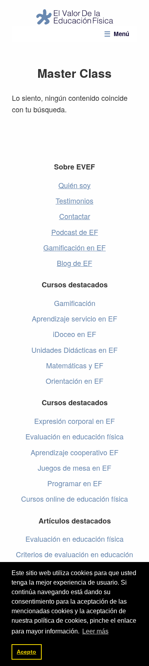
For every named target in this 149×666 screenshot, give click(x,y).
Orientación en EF (74, 380)
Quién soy (74, 185)
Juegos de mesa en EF (74, 467)
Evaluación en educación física (74, 436)
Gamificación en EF (74, 247)
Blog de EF (74, 263)
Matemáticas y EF (74, 365)
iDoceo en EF (74, 334)
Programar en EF (74, 483)
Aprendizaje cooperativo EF (74, 452)
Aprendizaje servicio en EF (74, 318)
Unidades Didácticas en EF (74, 350)
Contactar (74, 216)
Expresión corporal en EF (74, 421)
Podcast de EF (74, 232)
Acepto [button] (26, 652)
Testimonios (74, 200)
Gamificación (74, 303)
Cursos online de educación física (74, 498)
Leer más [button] (95, 631)
